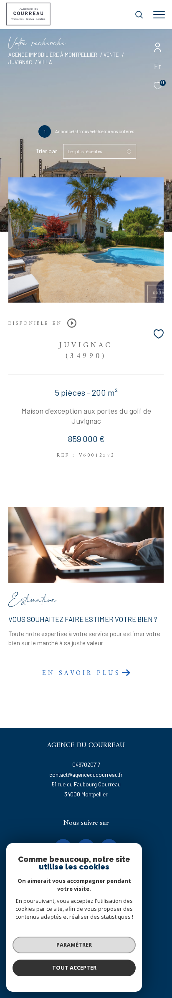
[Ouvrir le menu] (159, 14)
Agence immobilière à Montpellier (52, 55)
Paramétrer (74, 944)
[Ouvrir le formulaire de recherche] (139, 14)
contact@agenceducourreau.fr (86, 774)
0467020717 (86, 764)
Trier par (46, 151)
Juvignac (20, 62)
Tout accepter (74, 967)
